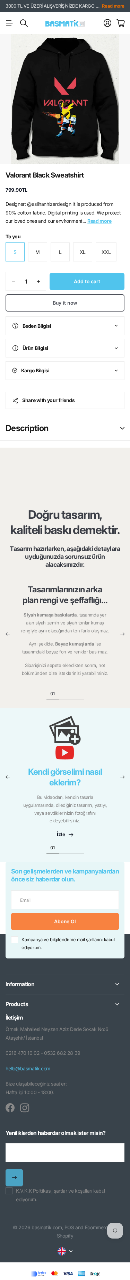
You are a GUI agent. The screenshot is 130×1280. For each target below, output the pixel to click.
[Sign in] (107, 23)
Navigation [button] (9, 23)
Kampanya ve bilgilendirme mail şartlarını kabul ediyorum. (68, 943)
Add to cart (87, 281)
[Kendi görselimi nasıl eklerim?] (65, 741)
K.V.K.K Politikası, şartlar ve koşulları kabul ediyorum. (60, 1195)
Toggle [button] (122, 428)
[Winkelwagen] (120, 23)
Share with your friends (48, 400)
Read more (113, 6)
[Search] (24, 23)
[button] (7, 634)
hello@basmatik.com (28, 1068)
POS (69, 1227)
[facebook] (10, 1108)
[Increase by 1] (38, 281)
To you (13, 236)
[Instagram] (24, 1108)
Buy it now (65, 303)
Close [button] (65, 984)
